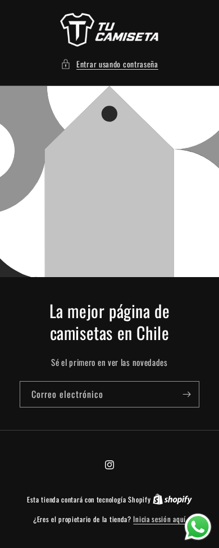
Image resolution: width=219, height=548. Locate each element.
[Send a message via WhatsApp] (197, 526)
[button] (109, 64)
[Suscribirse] (186, 394)
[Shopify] (172, 499)
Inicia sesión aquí (159, 519)
